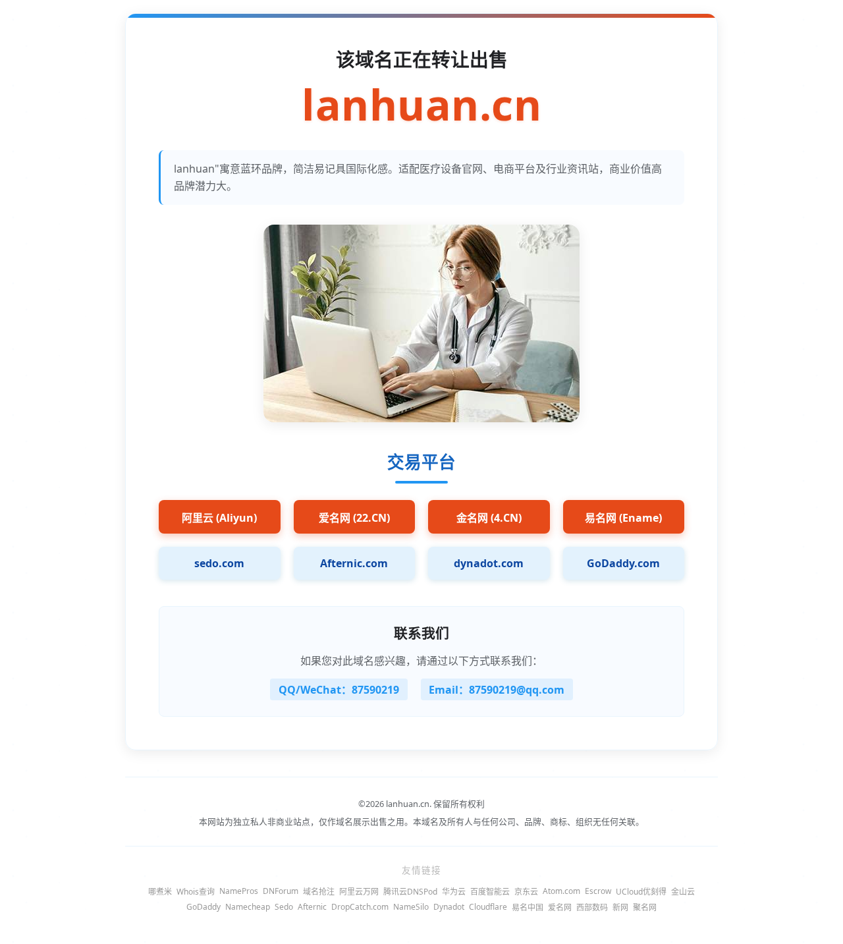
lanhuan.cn (421, 105)
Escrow (598, 891)
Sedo (284, 906)
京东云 (526, 891)
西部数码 (592, 907)
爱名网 (560, 907)
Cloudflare (488, 906)
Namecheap (247, 906)
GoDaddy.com (623, 563)
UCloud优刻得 (641, 891)
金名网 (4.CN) (489, 518)
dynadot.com (489, 563)
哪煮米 (160, 891)
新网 (620, 907)
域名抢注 (319, 891)
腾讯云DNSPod (410, 891)
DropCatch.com (360, 906)
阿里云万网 (359, 891)
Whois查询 (196, 891)
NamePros (238, 891)
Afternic (312, 906)
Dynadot (448, 906)
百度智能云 (490, 891)
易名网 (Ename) (623, 518)
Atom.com (561, 891)
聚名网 (645, 907)
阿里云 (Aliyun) (219, 518)
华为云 (454, 891)
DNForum (280, 891)
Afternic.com (354, 563)
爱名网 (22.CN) (354, 518)
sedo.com (219, 563)
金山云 (683, 891)
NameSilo (411, 906)
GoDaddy (203, 906)
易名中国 (527, 907)
